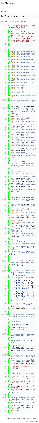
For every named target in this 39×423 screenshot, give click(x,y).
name (20, 373)
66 (4, 199)
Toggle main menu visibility (3, 8)
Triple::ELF (19, 136)
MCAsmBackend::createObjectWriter (22, 108)
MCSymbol (29, 357)
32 (4, 108)
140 (4, 397)
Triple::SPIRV (20, 144)
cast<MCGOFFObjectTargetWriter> (22, 165)
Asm (26, 102)
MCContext (12, 100)
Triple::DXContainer (22, 180)
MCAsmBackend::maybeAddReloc (24, 334)
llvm (23, 92)
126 (4, 355)
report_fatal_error (19, 251)
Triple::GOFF (20, 162)
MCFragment (30, 316)
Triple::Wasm (20, 152)
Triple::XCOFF (20, 171)
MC (6, 11)
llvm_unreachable (18, 189)
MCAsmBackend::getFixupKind (22, 261)
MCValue (17, 324)
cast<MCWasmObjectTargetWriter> (22, 155)
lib (2, 11)
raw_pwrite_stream (17, 110)
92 (4, 271)
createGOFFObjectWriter (27, 163)
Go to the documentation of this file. (13, 21)
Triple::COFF (20, 128)
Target (23, 340)
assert (13, 303)
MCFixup (17, 321)
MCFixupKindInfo (15, 271)
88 (4, 261)
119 (4, 334)
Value (11, 342)
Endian (22, 115)
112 (4, 314)
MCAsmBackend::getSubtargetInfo (22, 398)
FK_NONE (31, 303)
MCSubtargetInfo (20, 397)
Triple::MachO (20, 119)
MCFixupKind (25, 272)
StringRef (30, 262)
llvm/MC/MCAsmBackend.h (26, 51)
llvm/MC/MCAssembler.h (26, 53)
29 (4, 100)
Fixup (14, 337)
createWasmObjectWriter (27, 154)
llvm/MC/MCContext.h (25, 55)
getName (32, 373)
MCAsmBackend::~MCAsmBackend (20, 95)
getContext (20, 360)
